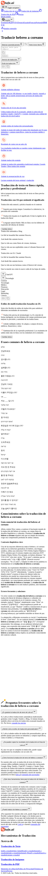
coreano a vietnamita (8, 689)
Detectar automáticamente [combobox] (11, 45)
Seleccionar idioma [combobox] (35, 45)
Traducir (4, 56)
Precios (21, 14)
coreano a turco (6, 695)
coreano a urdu (6, 691)
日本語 (9, 23)
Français (33, 23)
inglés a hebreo (6, 655)
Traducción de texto (11, 11)
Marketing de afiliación (9, 869)
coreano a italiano (7, 680)
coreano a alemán (7, 672)
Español (27, 23)
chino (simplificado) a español (24, 851)
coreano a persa (6, 701)
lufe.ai (18, 775)
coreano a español (7, 674)
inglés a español (7, 851)
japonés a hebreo (7, 663)
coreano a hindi (6, 687)
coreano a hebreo (7, 697)
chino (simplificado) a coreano (12, 657)
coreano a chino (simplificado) (12, 668)
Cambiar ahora (7, 229)
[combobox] (11, 59)
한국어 (15, 23)
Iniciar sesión (6, 17)
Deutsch (21, 23)
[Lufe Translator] (24, 830)
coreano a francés (7, 676)
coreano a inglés (7, 666)
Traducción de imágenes (30, 11)
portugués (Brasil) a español (29, 853)
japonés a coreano (7, 661)
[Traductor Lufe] (24, 3)
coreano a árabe (6, 684)
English (4, 23)
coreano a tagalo (7, 699)
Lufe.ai (20, 824)
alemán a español (13, 853)
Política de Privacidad (26, 869)
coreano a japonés (7, 670)
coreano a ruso (6, 682)
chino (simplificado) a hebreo (11, 659)
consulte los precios (19, 723)
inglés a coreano (7, 653)
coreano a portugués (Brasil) (11, 678)
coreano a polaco (7, 693)
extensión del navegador (30, 775)
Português (39, 23)
